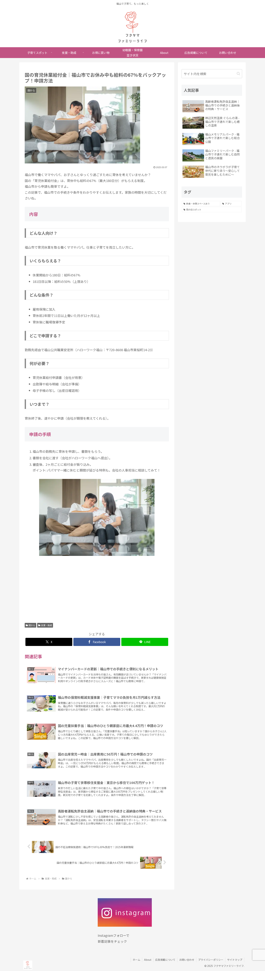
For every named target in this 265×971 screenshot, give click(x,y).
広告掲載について (165, 959)
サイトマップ (234, 959)
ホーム (136, 959)
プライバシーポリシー (210, 959)
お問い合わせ (186, 959)
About (147, 959)
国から (32, 625)
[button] (238, 74)
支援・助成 (46, 625)
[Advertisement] (97, 591)
